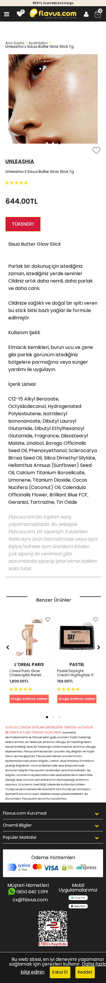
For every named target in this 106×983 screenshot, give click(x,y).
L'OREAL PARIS (29, 664)
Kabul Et (60, 972)
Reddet (85, 972)
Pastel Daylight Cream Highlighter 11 (75, 673)
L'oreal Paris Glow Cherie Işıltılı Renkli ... (27, 673)
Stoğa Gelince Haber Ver (29, 699)
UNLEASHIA (19, 161)
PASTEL (77, 664)
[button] (47, 143)
